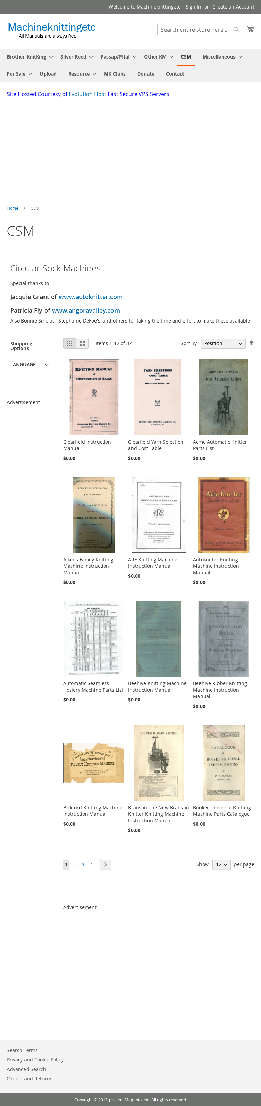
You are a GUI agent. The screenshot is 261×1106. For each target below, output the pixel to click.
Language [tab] (23, 364)
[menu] (130, 65)
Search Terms (22, 1050)
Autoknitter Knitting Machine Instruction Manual (216, 566)
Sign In (193, 6)
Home (13, 208)
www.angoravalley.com (86, 310)
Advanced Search (26, 1069)
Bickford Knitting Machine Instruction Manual (92, 810)
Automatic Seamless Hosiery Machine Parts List (93, 686)
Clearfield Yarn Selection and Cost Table (156, 445)
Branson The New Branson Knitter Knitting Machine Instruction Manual (158, 814)
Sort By (189, 343)
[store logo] (52, 30)
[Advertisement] (134, 149)
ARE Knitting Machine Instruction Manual (152, 562)
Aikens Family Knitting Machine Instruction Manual (88, 566)
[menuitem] (28, 57)
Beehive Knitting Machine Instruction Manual (157, 686)
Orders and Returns (29, 1078)
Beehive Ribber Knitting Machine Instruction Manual (220, 689)
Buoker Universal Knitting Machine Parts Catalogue (222, 810)
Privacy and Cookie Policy (35, 1059)
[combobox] (199, 29)
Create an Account (233, 6)
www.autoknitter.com (91, 297)
